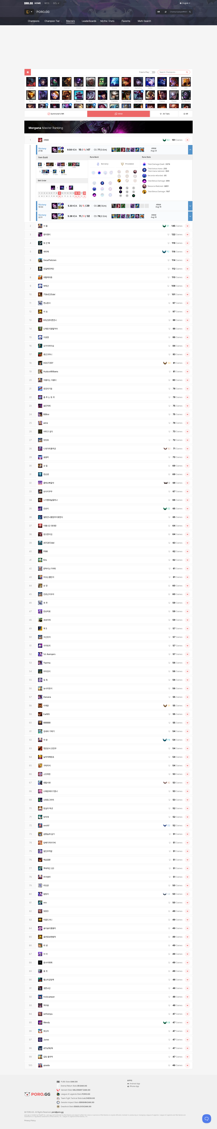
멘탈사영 (46, 783)
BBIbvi (46, 414)
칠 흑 (45, 680)
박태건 (46, 286)
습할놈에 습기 (49, 834)
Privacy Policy (30, 1121)
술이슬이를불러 (49, 928)
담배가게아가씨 (49, 843)
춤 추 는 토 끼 (49, 397)
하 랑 (45, 740)
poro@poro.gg (57, 1112)
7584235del (49, 294)
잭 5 (45, 628)
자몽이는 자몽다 (49, 380)
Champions (33, 21)
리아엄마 (46, 877)
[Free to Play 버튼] (152, 72)
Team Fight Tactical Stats (78, 1098)
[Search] (190, 11)
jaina (45, 423)
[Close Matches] (187, 140)
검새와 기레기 (49, 731)
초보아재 (46, 620)
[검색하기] (187, 72)
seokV (46, 825)
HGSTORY (48, 363)
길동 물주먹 (48, 1057)
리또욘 (46, 885)
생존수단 (46, 988)
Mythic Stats (107, 21)
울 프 (45, 971)
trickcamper (49, 997)
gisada (46, 1065)
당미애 (46, 817)
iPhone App (134, 1086)
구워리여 (46, 766)
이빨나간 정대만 (49, 526)
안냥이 (46, 509)
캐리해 (46, 252)
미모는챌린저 (48, 577)
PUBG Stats (69, 1082)
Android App (135, 1084)
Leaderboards (89, 21)
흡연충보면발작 (49, 937)
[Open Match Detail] (190, 206)
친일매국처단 (48, 269)
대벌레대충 (47, 277)
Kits (45, 560)
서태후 (46, 140)
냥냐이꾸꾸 (47, 491)
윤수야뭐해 (47, 963)
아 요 (45, 312)
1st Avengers (49, 654)
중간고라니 (47, 354)
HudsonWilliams (50, 372)
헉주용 (46, 1005)
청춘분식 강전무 (49, 748)
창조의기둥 (47, 389)
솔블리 (46, 457)
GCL (55, 3)
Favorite (126, 21)
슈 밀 (45, 466)
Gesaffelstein (49, 260)
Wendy (46, 1022)
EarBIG (46, 714)
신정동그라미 (48, 800)
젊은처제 (46, 406)
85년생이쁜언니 (50, 320)
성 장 (45, 586)
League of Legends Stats (75, 1094)
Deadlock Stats (76, 1106)
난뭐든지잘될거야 (50, 329)
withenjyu (48, 1014)
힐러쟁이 (46, 234)
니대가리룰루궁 (49, 449)
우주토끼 (46, 646)
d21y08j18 (48, 1048)
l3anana (47, 697)
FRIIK (45, 551)
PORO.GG (42, 11)
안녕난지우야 (48, 594)
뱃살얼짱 (46, 860)
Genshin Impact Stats (77, 1102)
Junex (46, 1040)
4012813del (48, 543)
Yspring (46, 663)
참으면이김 (47, 534)
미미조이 (46, 671)
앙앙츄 (46, 440)
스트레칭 (46, 774)
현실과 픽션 (48, 808)
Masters (70, 21)
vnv (45, 903)
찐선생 (46, 474)
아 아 (45, 954)
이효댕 (46, 337)
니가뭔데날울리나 (50, 500)
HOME (38, 3)
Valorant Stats (75, 1090)
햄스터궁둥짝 (48, 980)
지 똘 (45, 226)
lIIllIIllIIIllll (46, 723)
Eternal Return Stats (74, 1086)
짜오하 (46, 1031)
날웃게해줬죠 (48, 757)
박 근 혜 (46, 243)
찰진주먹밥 (47, 851)
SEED (46, 911)
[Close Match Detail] (190, 149)
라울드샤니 (47, 920)
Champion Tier (52, 21)
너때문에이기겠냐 (50, 791)
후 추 (45, 603)
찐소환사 (46, 303)
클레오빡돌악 (48, 483)
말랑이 (46, 894)
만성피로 (46, 611)
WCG (46, 3)
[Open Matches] (187, 226)
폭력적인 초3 (48, 868)
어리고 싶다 (48, 431)
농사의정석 (47, 688)
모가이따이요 (48, 346)
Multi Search (144, 21)
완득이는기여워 (49, 569)
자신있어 (46, 637)
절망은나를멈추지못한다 (53, 517)
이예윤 (46, 706)
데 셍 (45, 945)
